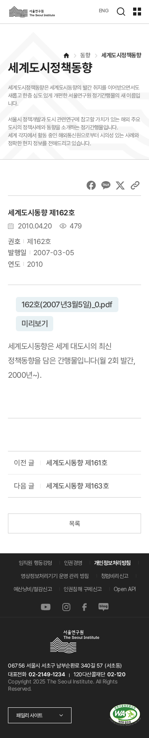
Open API (125, 589)
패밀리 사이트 (29, 715)
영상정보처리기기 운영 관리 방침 (55, 576)
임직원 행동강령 (35, 563)
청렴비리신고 (114, 576)
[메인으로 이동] (66, 55)
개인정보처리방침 (112, 563)
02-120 (116, 674)
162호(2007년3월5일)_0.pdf (67, 304)
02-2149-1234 (47, 674)
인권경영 (73, 563)
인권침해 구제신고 (83, 589)
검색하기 (120, 11)
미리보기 (34, 323)
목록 (74, 523)
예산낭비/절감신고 (33, 589)
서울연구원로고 (32, 12)
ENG (104, 10)
